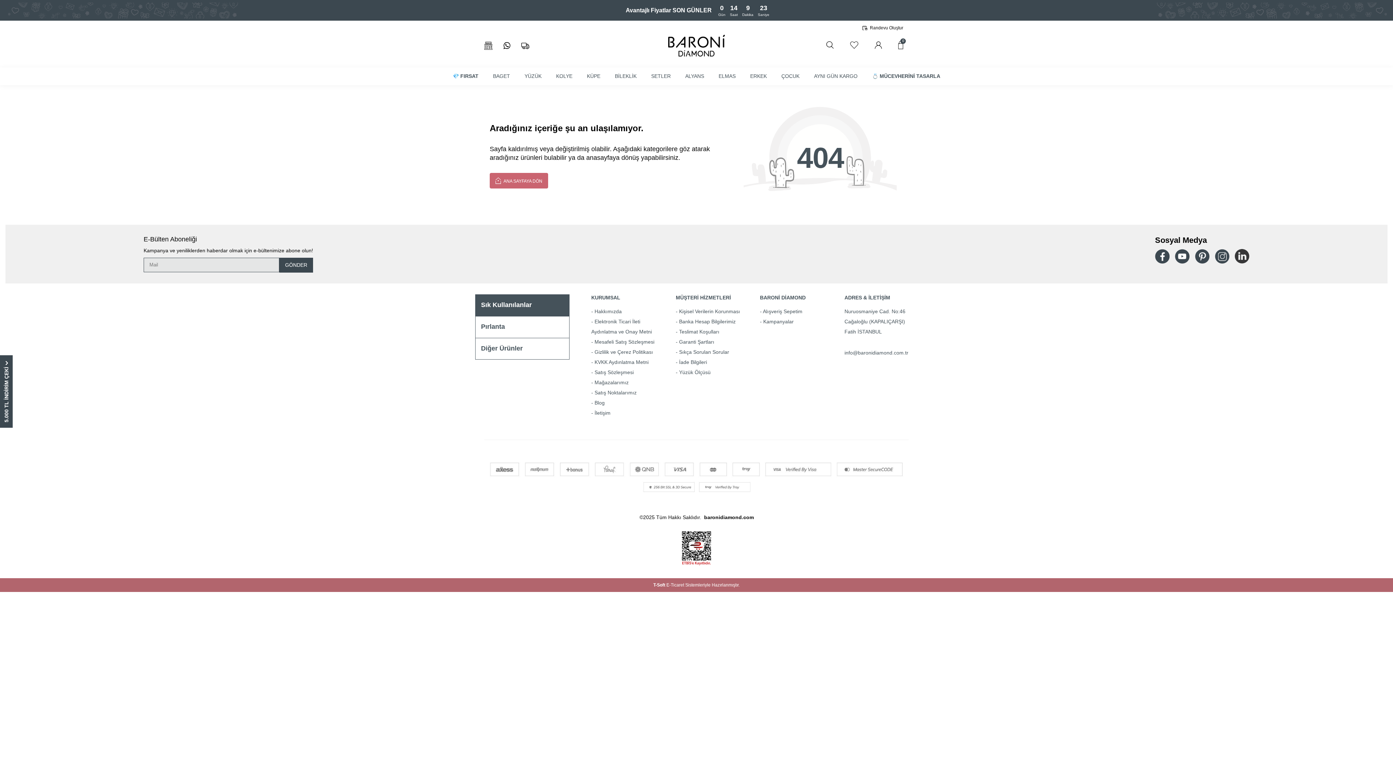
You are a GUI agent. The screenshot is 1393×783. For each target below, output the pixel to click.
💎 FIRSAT (465, 76)
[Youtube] (1182, 256)
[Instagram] (1222, 256)
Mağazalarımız (612, 382)
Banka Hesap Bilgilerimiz (707, 321)
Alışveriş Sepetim (782, 311)
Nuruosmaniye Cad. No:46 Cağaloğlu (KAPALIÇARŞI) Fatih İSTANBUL (875, 321)
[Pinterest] (1202, 256)
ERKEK (758, 76)
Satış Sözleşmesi (614, 372)
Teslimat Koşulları (699, 332)
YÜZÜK (533, 76)
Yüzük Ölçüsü (695, 372)
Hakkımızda (608, 311)
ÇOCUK (790, 76)
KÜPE (593, 76)
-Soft (659, 585)
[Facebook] (1162, 256)
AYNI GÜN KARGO (836, 76)
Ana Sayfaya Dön (522, 181)
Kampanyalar (778, 321)
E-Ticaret (675, 585)
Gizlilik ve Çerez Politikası (624, 352)
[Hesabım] (878, 45)
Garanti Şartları (696, 342)
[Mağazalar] (488, 46)
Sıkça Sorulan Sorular (704, 352)
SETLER (661, 76)
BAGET (501, 76)
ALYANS (694, 76)
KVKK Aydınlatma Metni (622, 362)
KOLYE (564, 76)
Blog (600, 403)
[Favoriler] (854, 45)
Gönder (296, 265)
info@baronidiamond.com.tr (876, 353)
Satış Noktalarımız (616, 392)
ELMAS (727, 76)
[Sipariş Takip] (525, 46)
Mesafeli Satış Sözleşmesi (624, 342)
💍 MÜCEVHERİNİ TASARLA (906, 76)
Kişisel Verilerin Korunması (709, 311)
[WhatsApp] (507, 46)
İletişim (603, 413)
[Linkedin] (1242, 256)
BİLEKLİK (626, 76)
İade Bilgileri (693, 362)
